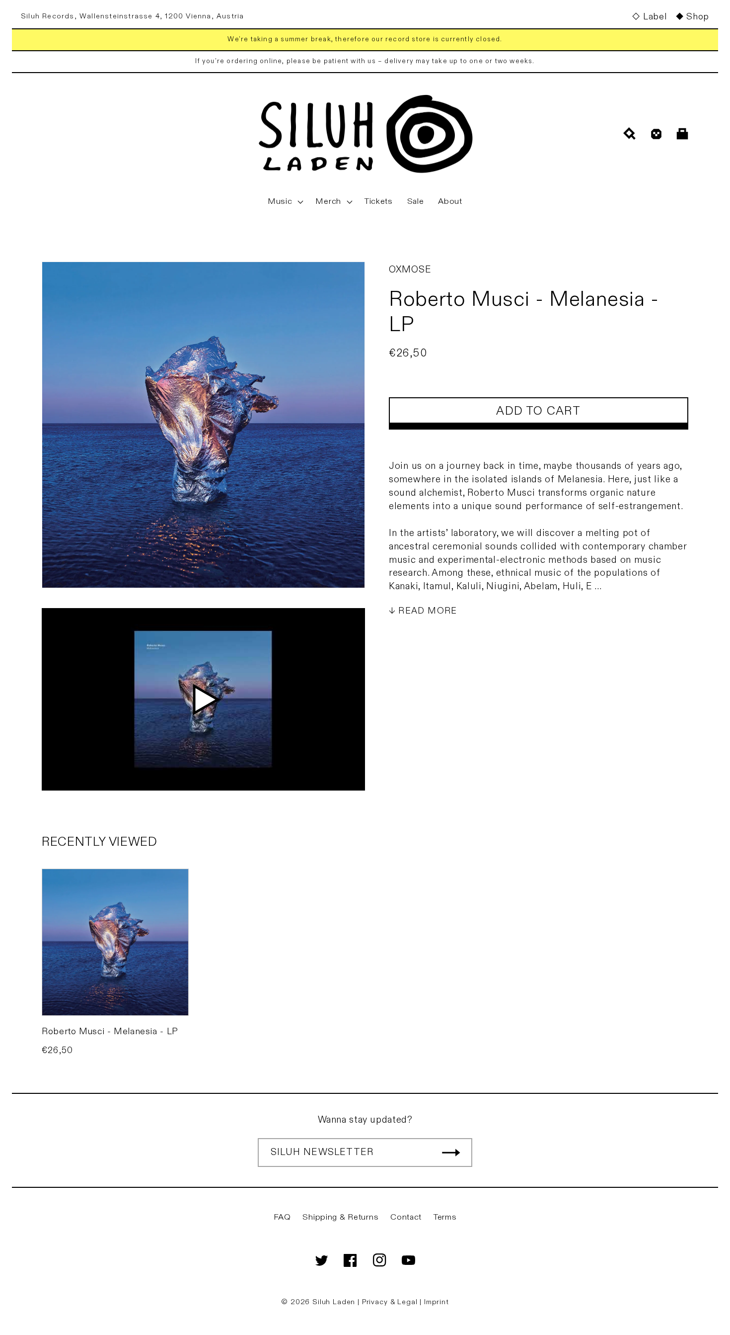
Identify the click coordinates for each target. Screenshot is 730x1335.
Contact (406, 1217)
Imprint (436, 1302)
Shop (697, 16)
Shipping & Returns (340, 1217)
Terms (445, 1217)
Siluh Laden (333, 1302)
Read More (427, 611)
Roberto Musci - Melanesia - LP (110, 1031)
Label (654, 16)
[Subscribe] (451, 1152)
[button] (284, 201)
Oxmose (410, 269)
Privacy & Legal (391, 1302)
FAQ (282, 1217)
